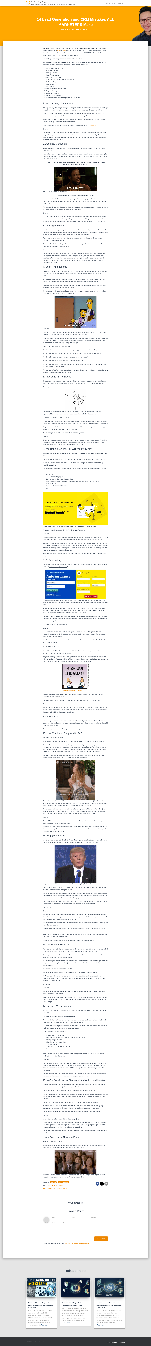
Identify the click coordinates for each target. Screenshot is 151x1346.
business (48, 1185)
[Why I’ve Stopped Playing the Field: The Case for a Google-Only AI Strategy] (41, 1287)
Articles (120, 3)
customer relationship (62, 1185)
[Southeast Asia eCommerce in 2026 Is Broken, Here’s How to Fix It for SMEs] (109, 1287)
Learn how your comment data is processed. (77, 1243)
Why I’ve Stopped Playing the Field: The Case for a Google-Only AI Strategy (41, 1305)
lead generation (57, 1188)
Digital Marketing (63, 1182)
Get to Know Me (110, 3)
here (58, 50)
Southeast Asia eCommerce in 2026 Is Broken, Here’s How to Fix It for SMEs (109, 1305)
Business (53, 1182)
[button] (123, 3)
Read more (44, 1325)
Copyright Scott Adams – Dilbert (72, 690)
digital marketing (47, 1188)
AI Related (31, 1300)
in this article (92, 125)
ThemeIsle (122, 1342)
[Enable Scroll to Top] (147, 1342)
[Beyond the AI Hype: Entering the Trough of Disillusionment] (75, 1287)
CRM (53, 1185)
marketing (65, 1188)
